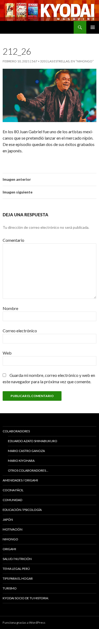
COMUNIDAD (12, 500)
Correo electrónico (20, 330)
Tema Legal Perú (16, 569)
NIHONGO (10, 539)
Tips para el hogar (18, 578)
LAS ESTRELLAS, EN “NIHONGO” (71, 61)
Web (7, 352)
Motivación (12, 529)
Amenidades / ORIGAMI (20, 480)
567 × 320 (39, 61)
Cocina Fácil (13, 490)
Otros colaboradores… (28, 470)
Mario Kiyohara (21, 461)
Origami (9, 549)
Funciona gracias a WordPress (24, 622)
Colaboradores (16, 431)
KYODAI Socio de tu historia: (26, 598)
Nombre (10, 308)
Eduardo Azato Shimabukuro (32, 441)
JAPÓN (8, 520)
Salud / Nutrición (17, 559)
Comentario (13, 240)
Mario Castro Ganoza (26, 451)
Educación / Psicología (22, 510)
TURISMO (10, 588)
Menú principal (92, 27)
